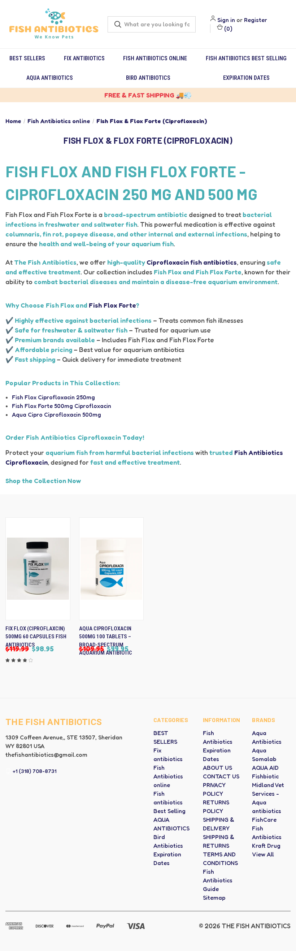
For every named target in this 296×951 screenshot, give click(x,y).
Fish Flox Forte (112, 305)
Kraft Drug (266, 845)
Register (255, 19)
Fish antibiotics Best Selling (246, 58)
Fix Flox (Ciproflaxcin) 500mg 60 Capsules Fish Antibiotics (35, 636)
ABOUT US (217, 767)
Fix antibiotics (84, 58)
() (227, 28)
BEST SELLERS (27, 58)
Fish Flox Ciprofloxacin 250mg (53, 397)
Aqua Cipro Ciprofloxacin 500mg (56, 414)
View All (263, 854)
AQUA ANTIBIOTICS (49, 77)
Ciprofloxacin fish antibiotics (192, 262)
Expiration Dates (246, 77)
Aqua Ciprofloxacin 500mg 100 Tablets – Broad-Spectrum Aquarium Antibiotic (105, 640)
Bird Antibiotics (148, 77)
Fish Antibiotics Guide (217, 880)
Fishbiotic (265, 776)
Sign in (226, 19)
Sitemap (214, 897)
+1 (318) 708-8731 (34, 770)
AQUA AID (265, 767)
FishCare (264, 819)
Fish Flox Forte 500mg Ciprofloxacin (61, 405)
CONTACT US (221, 776)
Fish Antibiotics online (155, 58)
